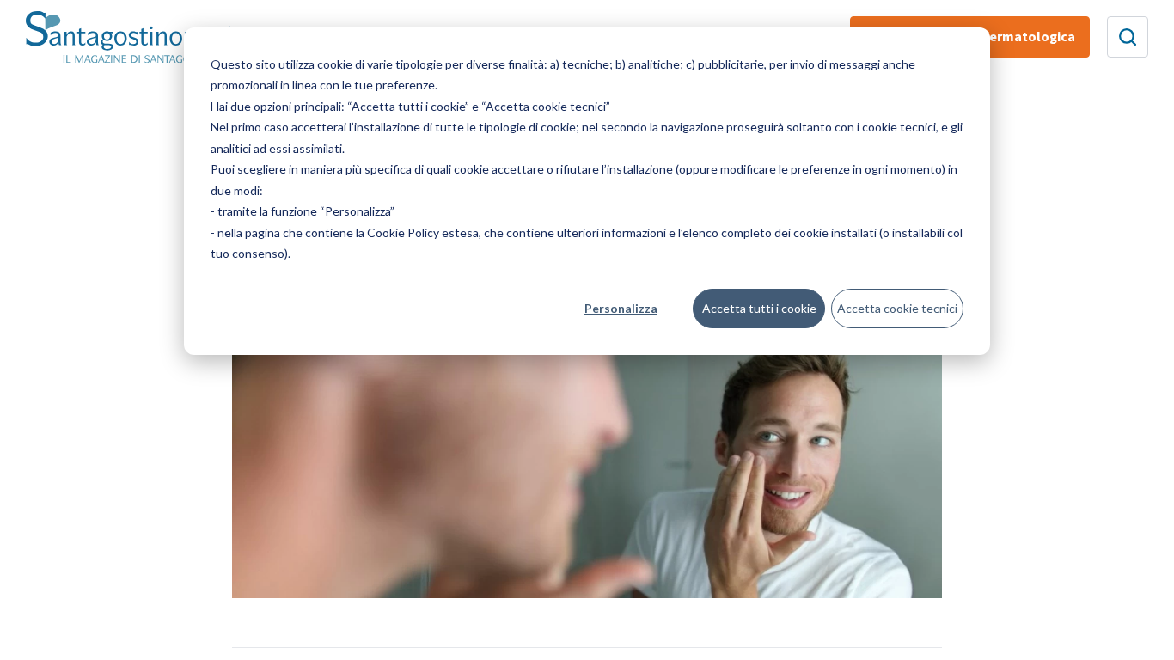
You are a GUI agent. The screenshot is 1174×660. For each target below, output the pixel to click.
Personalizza (620, 308)
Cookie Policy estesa (423, 232)
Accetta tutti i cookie (759, 308)
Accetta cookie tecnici (897, 308)
